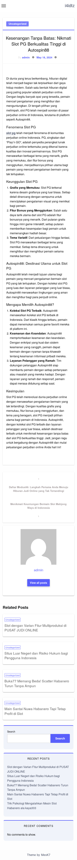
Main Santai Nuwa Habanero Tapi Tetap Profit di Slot (35, 711)
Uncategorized (18, 23)
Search (11, 731)
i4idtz (70, 5)
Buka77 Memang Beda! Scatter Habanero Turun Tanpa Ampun (36, 683)
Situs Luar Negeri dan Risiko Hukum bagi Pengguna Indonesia (36, 655)
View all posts (38, 582)
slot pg (11, 133)
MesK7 (45, 855)
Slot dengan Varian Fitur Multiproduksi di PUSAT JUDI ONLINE (35, 627)
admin (26, 57)
